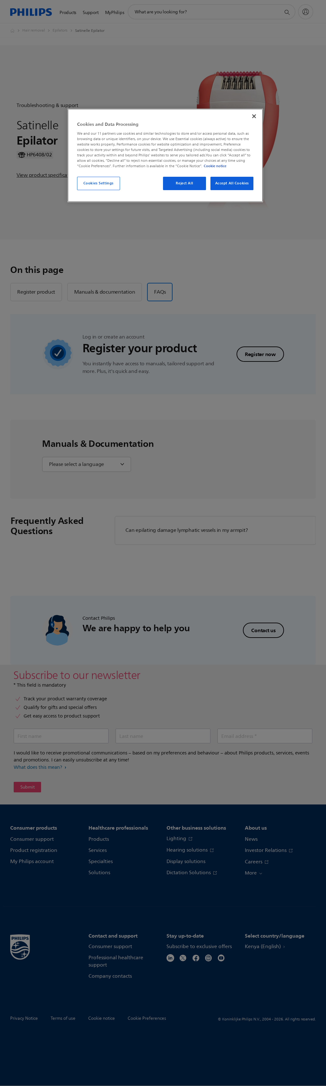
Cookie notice (215, 166)
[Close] (254, 116)
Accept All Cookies (232, 183)
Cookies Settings (98, 183)
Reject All (184, 183)
